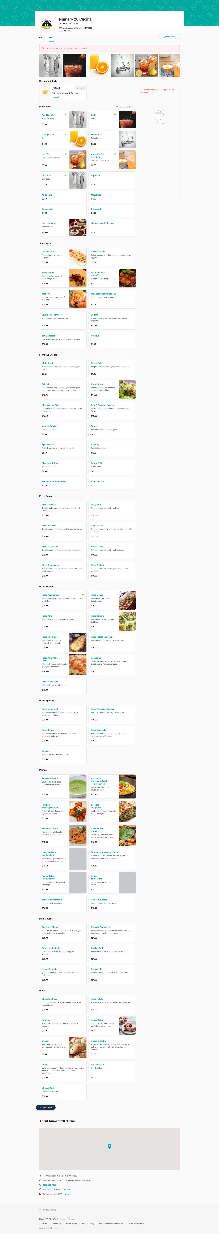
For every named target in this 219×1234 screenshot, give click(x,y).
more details (56, 97)
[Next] (179, 64)
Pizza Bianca (97, 595)
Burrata (94, 315)
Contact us (56, 1224)
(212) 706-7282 (65, 31)
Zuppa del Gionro (50, 778)
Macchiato (96, 195)
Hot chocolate (48, 223)
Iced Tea (46, 154)
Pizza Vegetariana (50, 595)
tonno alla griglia (49, 969)
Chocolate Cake (49, 999)
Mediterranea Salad (51, 405)
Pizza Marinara (49, 504)
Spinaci (45, 384)
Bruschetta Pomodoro (52, 315)
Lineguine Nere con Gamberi (49, 853)
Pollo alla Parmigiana (100, 927)
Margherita (96, 504)
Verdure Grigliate (50, 426)
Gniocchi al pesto (99, 900)
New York (54, 1219)
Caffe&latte (96, 209)
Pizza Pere (47, 616)
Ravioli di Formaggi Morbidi (50, 806)
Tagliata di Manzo (50, 927)
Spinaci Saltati (48, 444)
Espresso (95, 175)
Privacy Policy (88, 1224)
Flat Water (96, 134)
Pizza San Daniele (50, 546)
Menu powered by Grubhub (125, 107)
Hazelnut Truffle (98, 1041)
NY (47, 1219)
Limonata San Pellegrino (102, 223)
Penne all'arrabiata (96, 877)
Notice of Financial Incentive (111, 1224)
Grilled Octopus (98, 251)
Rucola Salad (97, 363)
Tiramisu (46, 1020)
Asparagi (95, 444)
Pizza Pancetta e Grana (50, 659)
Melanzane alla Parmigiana (103, 294)
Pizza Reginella (49, 525)
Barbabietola (48, 272)
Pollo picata (96, 969)
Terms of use (72, 1224)
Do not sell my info (136, 1224)
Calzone (46, 751)
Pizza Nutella (97, 999)
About (51, 37)
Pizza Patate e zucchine (102, 637)
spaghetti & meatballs (52, 900)
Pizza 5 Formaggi (50, 637)
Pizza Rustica (97, 565)
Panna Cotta (97, 1020)
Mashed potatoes (50, 463)
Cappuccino (47, 209)
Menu (41, 37)
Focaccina (96, 658)
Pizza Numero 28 (50, 709)
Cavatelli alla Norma (97, 829)
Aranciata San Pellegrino (97, 155)
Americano (47, 195)
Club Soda (46, 175)
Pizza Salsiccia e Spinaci (102, 709)
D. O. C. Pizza (97, 525)
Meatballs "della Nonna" (98, 274)
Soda (93, 115)
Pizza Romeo (48, 730)
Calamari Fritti (48, 251)
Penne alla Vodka (50, 828)
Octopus (95, 336)
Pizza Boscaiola (98, 730)
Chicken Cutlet (98, 948)
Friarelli (94, 426)
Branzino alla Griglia (51, 948)
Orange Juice (48, 134)
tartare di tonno (49, 336)
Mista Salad (47, 363)
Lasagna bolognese (96, 806)
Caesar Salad (97, 384)
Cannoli (45, 1041)
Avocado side (97, 481)
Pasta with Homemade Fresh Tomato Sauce (99, 781)
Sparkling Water (49, 115)
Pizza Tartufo (97, 616)
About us (43, 1224)
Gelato (45, 1064)
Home (41, 1219)
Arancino (46, 294)
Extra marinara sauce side (54, 481)
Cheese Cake (48, 1088)
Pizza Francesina (50, 681)
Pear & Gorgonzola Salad (102, 405)
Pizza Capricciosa (50, 565)
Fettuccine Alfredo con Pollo (104, 852)
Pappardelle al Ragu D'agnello (49, 877)
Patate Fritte (97, 463)
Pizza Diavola (97, 546)
